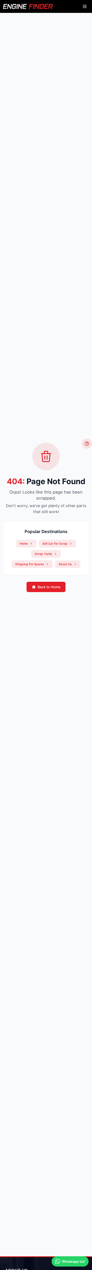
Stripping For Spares (29, 564)
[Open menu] (85, 6)
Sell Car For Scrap (54, 543)
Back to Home (49, 587)
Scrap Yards (43, 554)
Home (24, 543)
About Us (65, 564)
